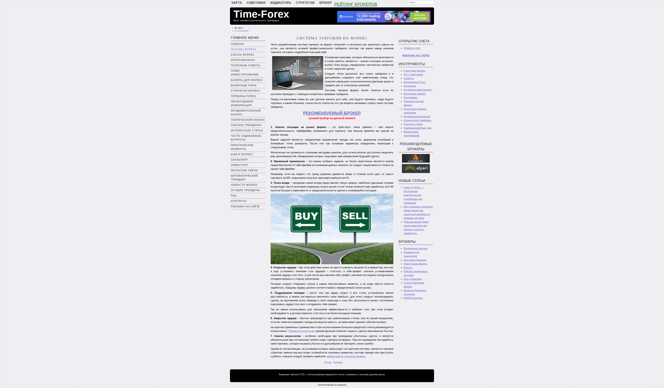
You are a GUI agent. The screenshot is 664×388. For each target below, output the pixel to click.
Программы (410, 97)
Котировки (410, 86)
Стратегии (305, 3)
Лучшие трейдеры (245, 190)
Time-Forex (261, 14)
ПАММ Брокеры (413, 298)
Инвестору (239, 165)
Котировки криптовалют (418, 89)
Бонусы (408, 267)
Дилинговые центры (415, 248)
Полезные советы (245, 65)
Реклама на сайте (245, 206)
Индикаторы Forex (415, 82)
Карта (237, 3)
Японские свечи (244, 170)
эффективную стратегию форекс (345, 356)
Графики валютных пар (417, 128)
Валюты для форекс (247, 80)
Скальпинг (239, 159)
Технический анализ (248, 119)
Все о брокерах (413, 279)
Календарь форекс (415, 93)
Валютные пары (243, 85)
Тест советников (413, 74)
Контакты (238, 201)
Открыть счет (412, 48)
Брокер (325, 3)
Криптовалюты (243, 60)
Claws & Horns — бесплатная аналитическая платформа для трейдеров (414, 195)
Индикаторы (280, 3)
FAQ (234, 195)
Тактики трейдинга (246, 125)
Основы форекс (244, 49)
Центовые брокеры (415, 260)
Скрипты (409, 78)
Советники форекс (415, 70)
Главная (237, 44)
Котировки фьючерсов (417, 116)
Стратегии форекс (245, 90)
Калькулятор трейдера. (417, 120)
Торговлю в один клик (301, 331)
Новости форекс (244, 185)
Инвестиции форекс (415, 263)
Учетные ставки (413, 124)
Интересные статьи (247, 130)
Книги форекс (242, 154)
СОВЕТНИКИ (256, 3)
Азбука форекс (243, 54)
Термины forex (243, 96)
